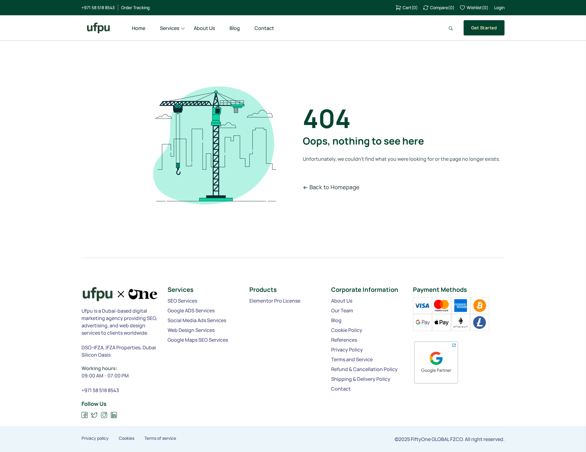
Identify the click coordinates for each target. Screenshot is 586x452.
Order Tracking (135, 7)
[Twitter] (94, 415)
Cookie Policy (346, 330)
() (410, 7)
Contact (264, 28)
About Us (204, 28)
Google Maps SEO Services (198, 339)
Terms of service (160, 438)
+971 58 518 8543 (98, 7)
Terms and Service (352, 359)
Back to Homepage (334, 187)
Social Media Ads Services (197, 320)
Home (138, 28)
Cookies (126, 438)
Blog (235, 28)
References (344, 339)
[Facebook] (84, 415)
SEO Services (182, 300)
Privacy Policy (347, 349)
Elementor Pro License (274, 300)
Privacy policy (95, 438)
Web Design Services (191, 330)
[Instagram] (104, 415)
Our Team (342, 310)
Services (169, 28)
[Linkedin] (114, 415)
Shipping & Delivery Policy (360, 379)
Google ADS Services (191, 310)
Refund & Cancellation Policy (364, 369)
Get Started (484, 28)
